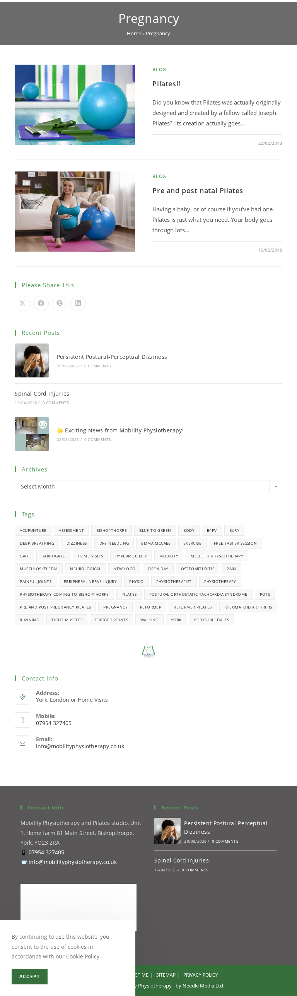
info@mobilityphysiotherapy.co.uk (80, 746)
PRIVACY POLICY (200, 975)
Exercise (192, 543)
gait (24, 556)
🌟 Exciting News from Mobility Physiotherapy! (120, 430)
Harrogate (53, 556)
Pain (231, 568)
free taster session (235, 543)
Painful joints (35, 581)
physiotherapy (220, 581)
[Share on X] (22, 303)
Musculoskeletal (39, 568)
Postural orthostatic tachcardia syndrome (198, 594)
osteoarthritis (198, 568)
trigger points (111, 619)
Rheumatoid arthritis (248, 607)
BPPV (212, 530)
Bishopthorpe (111, 530)
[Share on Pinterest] (59, 303)
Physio (136, 581)
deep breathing (37, 543)
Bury (234, 530)
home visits (90, 556)
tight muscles (66, 619)
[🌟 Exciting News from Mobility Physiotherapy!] (31, 434)
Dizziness (77, 543)
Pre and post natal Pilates (197, 190)
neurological (85, 568)
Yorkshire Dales (211, 619)
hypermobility (131, 556)
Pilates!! (166, 83)
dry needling (114, 543)
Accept (29, 976)
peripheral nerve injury (90, 581)
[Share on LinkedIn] (78, 303)
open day (158, 568)
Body (189, 530)
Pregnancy (115, 607)
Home (134, 33)
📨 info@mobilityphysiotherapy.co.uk (68, 862)
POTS (265, 594)
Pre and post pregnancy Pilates (55, 607)
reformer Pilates (193, 607)
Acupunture (33, 530)
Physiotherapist (174, 581)
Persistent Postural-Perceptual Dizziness (112, 356)
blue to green (155, 530)
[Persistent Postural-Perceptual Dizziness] (31, 360)
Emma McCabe (156, 543)
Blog (159, 69)
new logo (124, 568)
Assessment (71, 530)
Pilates (129, 594)
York (176, 619)
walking (149, 619)
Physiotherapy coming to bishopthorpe (64, 594)
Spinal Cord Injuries (42, 393)
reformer (150, 607)
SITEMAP (166, 975)
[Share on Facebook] (41, 303)
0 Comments (174, 143)
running (29, 619)
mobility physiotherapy (217, 556)
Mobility (168, 556)
